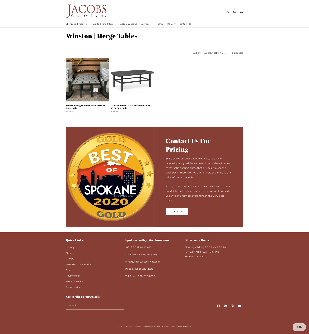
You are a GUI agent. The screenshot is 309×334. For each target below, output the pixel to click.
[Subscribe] (120, 306)
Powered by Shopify (183, 326)
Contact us (177, 211)
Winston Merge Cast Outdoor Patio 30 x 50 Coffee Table (131, 107)
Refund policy (73, 287)
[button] (77, 24)
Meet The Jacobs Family (78, 264)
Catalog (70, 247)
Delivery (70, 258)
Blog (68, 270)
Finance (70, 253)
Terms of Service (74, 281)
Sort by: (197, 53)
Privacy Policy (73, 275)
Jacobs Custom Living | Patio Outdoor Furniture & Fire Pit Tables (150, 326)
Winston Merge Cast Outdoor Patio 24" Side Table (86, 107)
